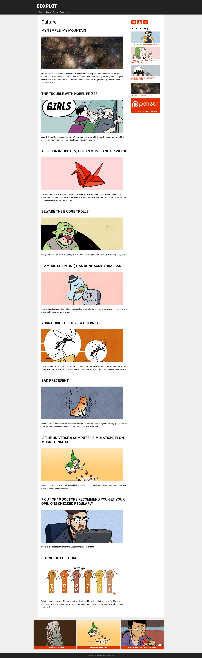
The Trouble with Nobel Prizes (69, 94)
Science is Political (59, 558)
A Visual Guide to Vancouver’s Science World (143, 79)
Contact (69, 12)
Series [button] (55, 12)
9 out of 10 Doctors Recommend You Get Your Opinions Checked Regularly (83, 501)
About (41, 12)
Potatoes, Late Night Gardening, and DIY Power (144, 61)
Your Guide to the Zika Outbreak (71, 323)
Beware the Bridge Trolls (65, 211)
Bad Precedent (55, 380)
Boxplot (47, 6)
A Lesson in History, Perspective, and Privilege (84, 151)
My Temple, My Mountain (63, 30)
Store (62, 12)
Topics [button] (48, 12)
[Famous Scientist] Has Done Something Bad (81, 266)
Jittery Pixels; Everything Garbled (145, 44)
